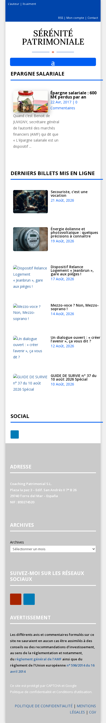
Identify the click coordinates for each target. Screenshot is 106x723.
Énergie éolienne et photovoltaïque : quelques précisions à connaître (74, 232)
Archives (17, 542)
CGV (92, 712)
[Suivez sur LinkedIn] (15, 434)
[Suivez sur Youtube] (15, 599)
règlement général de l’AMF (38, 659)
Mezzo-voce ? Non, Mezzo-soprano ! (75, 307)
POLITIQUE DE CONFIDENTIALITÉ (44, 705)
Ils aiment (29, 4)
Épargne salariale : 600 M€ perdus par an (73, 95)
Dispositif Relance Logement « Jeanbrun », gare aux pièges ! (72, 270)
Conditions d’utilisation (74, 691)
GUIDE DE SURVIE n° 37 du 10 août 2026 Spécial (73, 377)
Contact (92, 18)
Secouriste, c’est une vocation (69, 193)
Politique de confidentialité (31, 691)
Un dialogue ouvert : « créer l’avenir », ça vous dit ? (75, 339)
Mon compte (75, 18)
